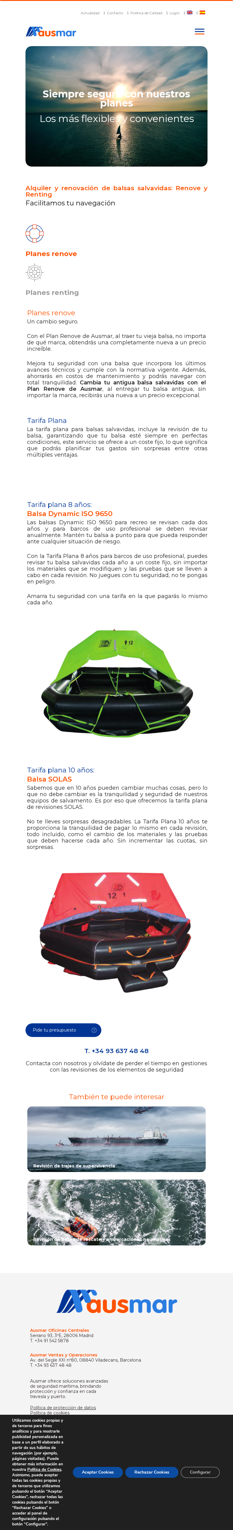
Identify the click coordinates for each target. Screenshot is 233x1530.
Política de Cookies (44, 1469)
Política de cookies (49, 1413)
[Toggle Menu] (199, 31)
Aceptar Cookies (98, 1472)
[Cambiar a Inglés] (189, 13)
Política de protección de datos (63, 1407)
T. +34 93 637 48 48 (116, 1051)
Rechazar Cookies (151, 1472)
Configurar (200, 1472)
